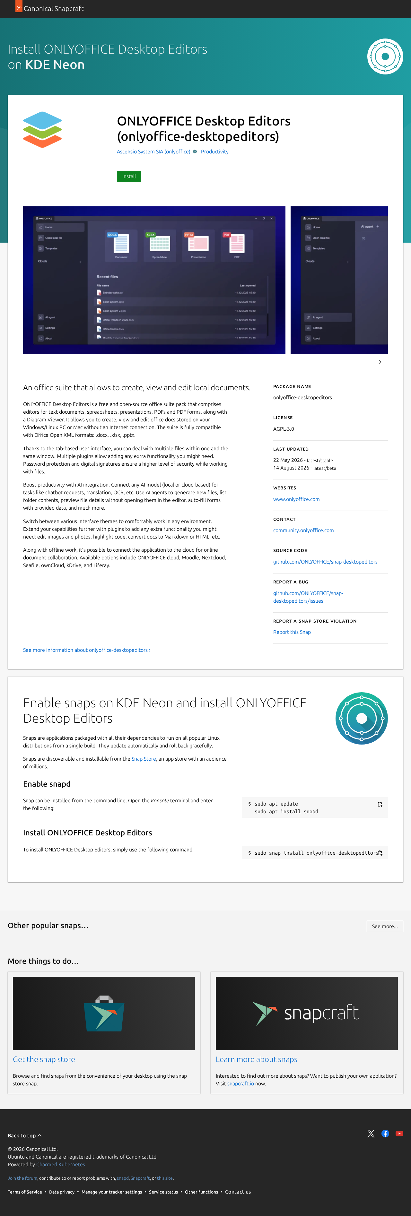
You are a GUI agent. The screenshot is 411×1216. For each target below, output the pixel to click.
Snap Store (144, 759)
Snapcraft (140, 1177)
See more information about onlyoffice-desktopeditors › (87, 650)
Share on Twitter (371, 1133)
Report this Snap (292, 632)
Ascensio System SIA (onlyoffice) (154, 151)
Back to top (22, 1135)
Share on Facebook (385, 1133)
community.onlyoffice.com (303, 530)
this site (165, 1177)
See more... (385, 926)
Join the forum (22, 1177)
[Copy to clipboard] (379, 804)
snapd (123, 1177)
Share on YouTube (399, 1133)
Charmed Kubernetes (60, 1164)
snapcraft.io (240, 1083)
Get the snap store (44, 1059)
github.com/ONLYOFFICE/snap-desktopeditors (325, 562)
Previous (362, 362)
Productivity (215, 151)
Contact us (238, 1191)
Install (129, 176)
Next (380, 362)
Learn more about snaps (256, 1059)
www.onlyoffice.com (296, 499)
